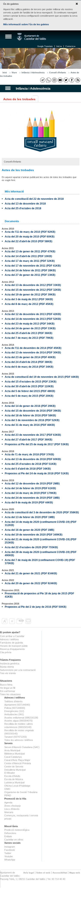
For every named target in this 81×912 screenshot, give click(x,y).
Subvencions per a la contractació (18, 670)
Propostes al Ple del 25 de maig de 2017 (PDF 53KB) (37, 444)
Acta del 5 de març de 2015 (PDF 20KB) (29, 395)
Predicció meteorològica (16, 830)
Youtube (8, 856)
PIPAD (7, 795)
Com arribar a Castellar (12, 636)
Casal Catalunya (13, 757)
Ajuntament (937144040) (17, 704)
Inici (58, 46)
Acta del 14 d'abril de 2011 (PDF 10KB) (28, 256)
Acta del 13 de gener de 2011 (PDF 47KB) (30, 251)
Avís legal (28, 872)
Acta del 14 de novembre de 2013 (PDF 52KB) (33, 318)
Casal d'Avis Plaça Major (17, 760)
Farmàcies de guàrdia (11, 642)
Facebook (9, 850)
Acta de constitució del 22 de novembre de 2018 (34, 198)
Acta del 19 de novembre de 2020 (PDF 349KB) (33, 534)
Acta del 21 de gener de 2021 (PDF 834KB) (31, 573)
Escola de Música (13, 779)
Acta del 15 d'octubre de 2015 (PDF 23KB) (30, 381)
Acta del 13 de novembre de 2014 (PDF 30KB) (33, 352)
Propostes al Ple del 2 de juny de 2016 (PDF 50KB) (35, 606)
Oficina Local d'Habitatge (17, 785)
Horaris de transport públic (14, 646)
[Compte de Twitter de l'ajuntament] (66, 80)
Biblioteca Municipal (14, 753)
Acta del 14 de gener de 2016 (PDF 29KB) (30, 405)
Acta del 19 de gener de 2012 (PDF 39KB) (30, 294)
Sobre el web (43, 872)
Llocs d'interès (11, 809)
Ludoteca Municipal (14, 782)
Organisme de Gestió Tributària (20, 792)
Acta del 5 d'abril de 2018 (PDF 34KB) (28, 468)
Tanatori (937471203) (15, 737)
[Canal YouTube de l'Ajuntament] (60, 80)
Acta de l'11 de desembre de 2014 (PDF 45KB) (33, 348)
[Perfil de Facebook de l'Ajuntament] (71, 80)
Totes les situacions (10, 694)
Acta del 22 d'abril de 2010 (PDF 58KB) (28, 241)
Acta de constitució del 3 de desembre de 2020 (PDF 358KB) (42, 512)
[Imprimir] (28, 623)
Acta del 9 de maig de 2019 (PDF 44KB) (29, 502)
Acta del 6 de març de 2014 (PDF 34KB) (29, 366)
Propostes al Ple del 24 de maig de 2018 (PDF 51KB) (37, 473)
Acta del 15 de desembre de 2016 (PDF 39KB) (33, 410)
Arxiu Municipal (12, 750)
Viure (14, 73)
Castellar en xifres (13, 839)
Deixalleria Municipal (14, 769)
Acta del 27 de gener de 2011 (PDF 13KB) (30, 274)
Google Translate (45, 46)
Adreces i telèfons (9, 639)
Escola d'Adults (12, 776)
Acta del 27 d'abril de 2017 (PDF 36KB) (28, 439)
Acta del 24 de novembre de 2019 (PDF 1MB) (32, 497)
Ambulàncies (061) (14, 714)
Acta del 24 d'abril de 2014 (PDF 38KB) (28, 362)
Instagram (9, 846)
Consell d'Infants (57, 73)
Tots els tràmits (8, 673)
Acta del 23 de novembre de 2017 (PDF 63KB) (33, 434)
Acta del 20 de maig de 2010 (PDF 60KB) (29, 236)
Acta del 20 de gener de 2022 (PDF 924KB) (31, 583)
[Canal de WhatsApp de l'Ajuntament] (48, 80)
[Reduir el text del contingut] (12, 623)
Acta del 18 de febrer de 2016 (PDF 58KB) (30, 415)
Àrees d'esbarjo (12, 805)
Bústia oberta (7, 666)
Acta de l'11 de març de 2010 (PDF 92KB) (30, 231)
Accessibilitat (59, 872)
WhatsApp (9, 859)
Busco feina (6, 684)
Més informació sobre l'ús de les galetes (26, 24)
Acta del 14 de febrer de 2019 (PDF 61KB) (30, 488)
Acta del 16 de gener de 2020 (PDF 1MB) (29, 529)
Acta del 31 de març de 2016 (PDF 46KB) (30, 424)
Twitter (7, 853)
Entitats (8, 836)
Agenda (8, 802)
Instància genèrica (9, 663)
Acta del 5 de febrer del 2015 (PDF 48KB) (30, 391)
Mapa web (74, 872)
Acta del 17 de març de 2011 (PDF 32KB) (30, 260)
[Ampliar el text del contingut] (5, 623)
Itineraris (8, 812)
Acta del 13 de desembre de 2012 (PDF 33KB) (33, 285)
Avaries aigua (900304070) (18, 720)
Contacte (69, 46)
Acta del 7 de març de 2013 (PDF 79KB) (29, 337)
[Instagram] (54, 80)
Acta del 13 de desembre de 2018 (25, 203)
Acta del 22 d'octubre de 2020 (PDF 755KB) (31, 547)
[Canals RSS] (77, 80)
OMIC (7, 789)
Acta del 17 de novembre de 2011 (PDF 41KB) (33, 265)
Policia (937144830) (14, 708)
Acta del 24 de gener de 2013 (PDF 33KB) (30, 328)
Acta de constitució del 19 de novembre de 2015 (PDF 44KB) (42, 376)
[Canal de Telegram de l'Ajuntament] (42, 80)
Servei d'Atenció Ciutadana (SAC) (22, 747)
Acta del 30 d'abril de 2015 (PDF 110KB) (29, 386)
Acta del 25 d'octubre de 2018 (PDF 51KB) (30, 463)
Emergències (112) (14, 711)
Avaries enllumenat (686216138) (21, 717)
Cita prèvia (5, 652)
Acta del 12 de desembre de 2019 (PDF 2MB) (32, 483)
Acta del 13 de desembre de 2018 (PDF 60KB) (33, 459)
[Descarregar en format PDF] (20, 623)
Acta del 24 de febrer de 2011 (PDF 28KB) (30, 270)
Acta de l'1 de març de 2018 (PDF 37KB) (29, 454)
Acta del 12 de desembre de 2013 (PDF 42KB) (33, 314)
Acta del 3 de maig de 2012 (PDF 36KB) (29, 299)
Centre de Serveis (13, 766)
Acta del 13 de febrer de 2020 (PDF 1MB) (30, 517)
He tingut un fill (7, 688)
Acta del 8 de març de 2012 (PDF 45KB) (29, 304)
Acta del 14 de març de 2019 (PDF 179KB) (30, 493)
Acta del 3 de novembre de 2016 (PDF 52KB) (32, 420)
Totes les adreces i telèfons (18, 740)
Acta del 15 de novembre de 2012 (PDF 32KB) (33, 289)
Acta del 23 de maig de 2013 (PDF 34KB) (29, 323)
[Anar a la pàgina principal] (31, 37)
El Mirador (9, 772)
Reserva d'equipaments (12, 649)
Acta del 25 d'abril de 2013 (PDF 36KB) (28, 333)
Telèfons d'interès (13, 701)
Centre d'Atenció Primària (17, 763)
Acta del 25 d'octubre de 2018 (23, 208)
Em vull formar (7, 691)
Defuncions (10, 833)
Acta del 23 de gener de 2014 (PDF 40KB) (30, 357)
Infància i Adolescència (33, 73)
